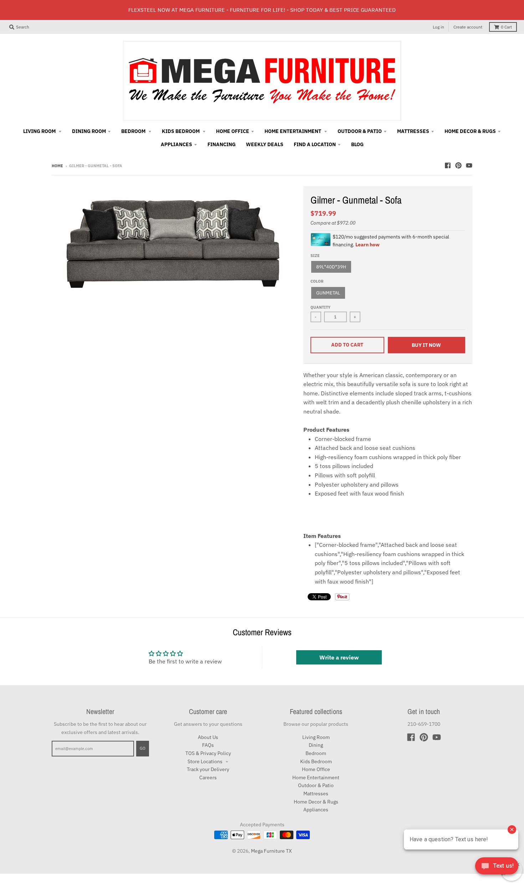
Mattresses (315, 793)
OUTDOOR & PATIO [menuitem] (360, 131)
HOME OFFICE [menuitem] (232, 131)
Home (57, 165)
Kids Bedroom (316, 761)
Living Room (316, 737)
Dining (316, 745)
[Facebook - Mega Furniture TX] (448, 165)
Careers (208, 777)
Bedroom (315, 753)
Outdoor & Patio (316, 785)
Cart (506, 27)
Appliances (315, 809)
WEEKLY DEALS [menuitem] (264, 144)
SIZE (315, 255)
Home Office (316, 769)
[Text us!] (496, 868)
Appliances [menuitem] (176, 144)
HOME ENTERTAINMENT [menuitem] (293, 131)
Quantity (320, 307)
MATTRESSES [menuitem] (413, 131)
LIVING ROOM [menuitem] (40, 131)
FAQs (208, 745)
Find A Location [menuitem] (315, 144)
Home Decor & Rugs (316, 802)
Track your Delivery (208, 769)
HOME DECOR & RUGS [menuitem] (470, 131)
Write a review (339, 657)
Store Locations (205, 761)
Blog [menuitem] (357, 144)
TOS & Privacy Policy (208, 753)
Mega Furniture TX (271, 851)
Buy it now (426, 345)
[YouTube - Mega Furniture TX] (469, 165)
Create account (467, 27)
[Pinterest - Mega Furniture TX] (458, 165)
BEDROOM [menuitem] (134, 131)
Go (142, 748)
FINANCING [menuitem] (221, 144)
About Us (208, 737)
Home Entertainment (315, 777)
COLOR (316, 281)
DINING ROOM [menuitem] (89, 131)
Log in (438, 27)
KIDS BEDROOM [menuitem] (181, 131)
